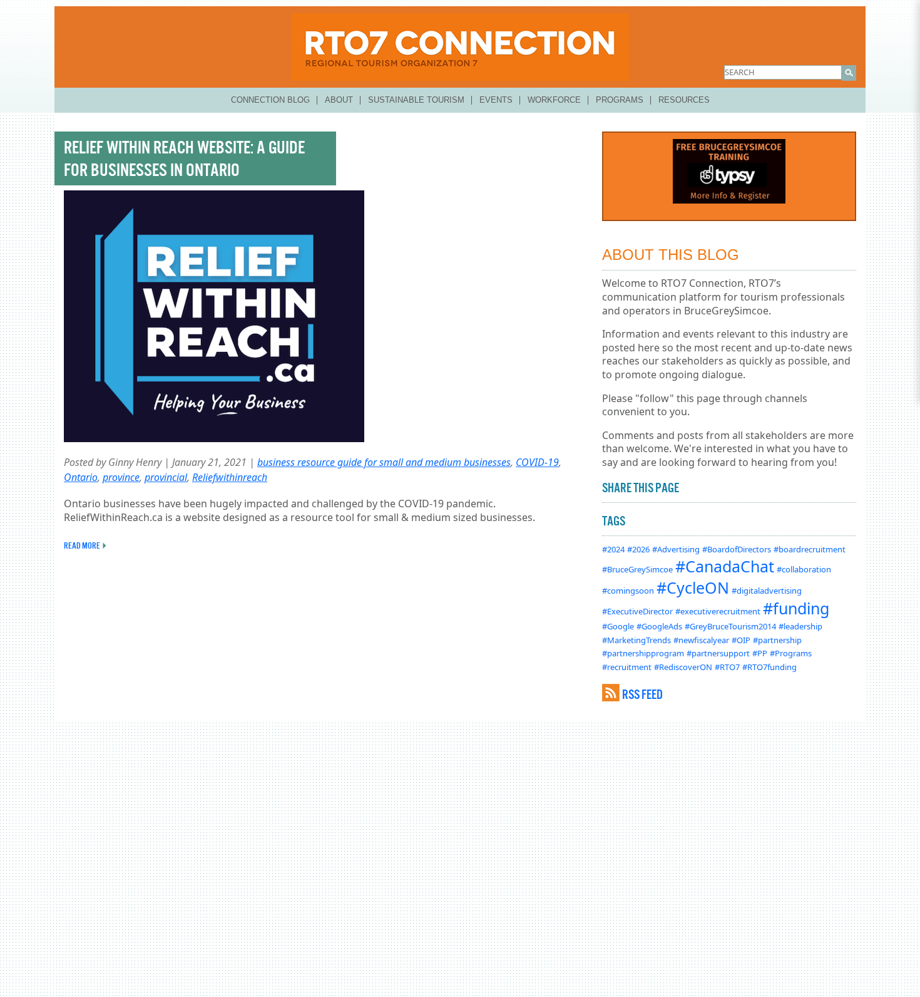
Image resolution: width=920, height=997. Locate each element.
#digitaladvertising (767, 590)
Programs (619, 100)
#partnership (777, 640)
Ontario (81, 477)
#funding (796, 608)
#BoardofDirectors (736, 549)
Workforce (554, 100)
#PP (759, 653)
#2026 (638, 549)
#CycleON (693, 587)
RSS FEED (642, 694)
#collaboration (804, 569)
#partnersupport (718, 653)
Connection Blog (270, 100)
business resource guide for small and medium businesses (384, 462)
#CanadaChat (724, 566)
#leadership (800, 626)
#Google (618, 626)
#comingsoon (628, 590)
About (339, 100)
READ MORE (82, 545)
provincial (166, 477)
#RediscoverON (683, 667)
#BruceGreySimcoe (637, 569)
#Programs (791, 653)
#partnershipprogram (643, 653)
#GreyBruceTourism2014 (730, 626)
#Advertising (676, 549)
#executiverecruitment (717, 611)
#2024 (613, 549)
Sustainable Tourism (416, 100)
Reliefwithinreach (229, 477)
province (121, 477)
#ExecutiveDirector (637, 611)
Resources (684, 100)
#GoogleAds (659, 626)
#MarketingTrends (636, 640)
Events (496, 100)
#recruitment (627, 667)
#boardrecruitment (810, 549)
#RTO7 (727, 667)
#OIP (741, 640)
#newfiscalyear (701, 640)
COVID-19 (537, 462)
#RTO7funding (769, 667)
